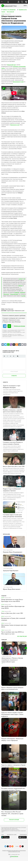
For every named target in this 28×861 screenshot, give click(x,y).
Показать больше (14, 819)
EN (4, 1)
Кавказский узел (11, 64)
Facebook (16, 292)
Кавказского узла (14, 124)
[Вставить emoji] (17, 356)
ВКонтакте (6, 294)
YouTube (23, 295)
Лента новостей (10, 11)
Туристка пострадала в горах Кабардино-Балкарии (11, 386)
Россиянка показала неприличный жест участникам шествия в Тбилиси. (13, 789)
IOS (24, 278)
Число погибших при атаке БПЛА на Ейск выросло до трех (12, 633)
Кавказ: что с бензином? (9, 9)
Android (20, 278)
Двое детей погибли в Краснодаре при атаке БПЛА (12, 607)
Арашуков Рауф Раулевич (10, 570)
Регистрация (14, 371)
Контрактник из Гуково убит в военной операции (13, 619)
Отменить (14, 375)
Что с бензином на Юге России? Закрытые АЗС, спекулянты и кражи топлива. (12, 813)
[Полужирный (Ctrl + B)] (4, 356)
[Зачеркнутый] (13, 356)
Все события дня (22, 636)
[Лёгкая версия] (8, 2)
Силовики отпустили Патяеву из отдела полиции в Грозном (13, 443)
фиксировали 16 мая (18, 81)
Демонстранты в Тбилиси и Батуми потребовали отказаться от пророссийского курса (12, 660)
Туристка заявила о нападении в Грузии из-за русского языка (13, 766)
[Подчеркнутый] (10, 356)
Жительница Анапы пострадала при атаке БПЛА (14, 626)
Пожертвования (23, 834)
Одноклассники (14, 294)
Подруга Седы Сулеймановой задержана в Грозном (12, 490)
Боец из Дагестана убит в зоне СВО (13, 466)
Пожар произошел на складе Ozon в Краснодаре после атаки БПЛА (12, 600)
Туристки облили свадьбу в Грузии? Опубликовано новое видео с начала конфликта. (12, 714)
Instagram (22, 292)
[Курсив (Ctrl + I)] (7, 356)
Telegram (20, 285)
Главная (3, 11)
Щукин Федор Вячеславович (11, 589)
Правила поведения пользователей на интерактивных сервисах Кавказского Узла (14, 851)
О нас (2, 834)
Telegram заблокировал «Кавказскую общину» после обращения (12, 739)
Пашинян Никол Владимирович (12, 552)
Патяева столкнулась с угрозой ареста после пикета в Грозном (12, 411)
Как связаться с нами (11, 834)
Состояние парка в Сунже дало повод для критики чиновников (12, 515)
